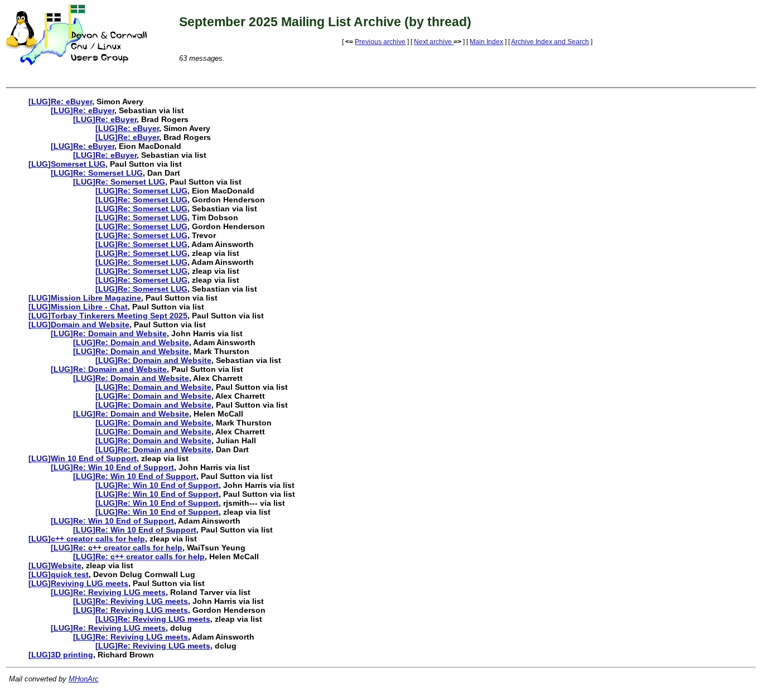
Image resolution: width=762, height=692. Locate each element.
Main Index (486, 41)
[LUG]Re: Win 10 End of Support (112, 467)
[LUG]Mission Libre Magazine (84, 297)
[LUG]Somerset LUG (66, 163)
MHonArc (84, 679)
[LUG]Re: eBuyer (60, 101)
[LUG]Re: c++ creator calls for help (116, 547)
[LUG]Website (54, 565)
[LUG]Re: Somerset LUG (97, 172)
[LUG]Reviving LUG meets (78, 583)
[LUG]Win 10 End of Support (82, 458)
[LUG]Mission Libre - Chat (78, 306)
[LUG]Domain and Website (78, 324)
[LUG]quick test (58, 574)
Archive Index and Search (550, 41)
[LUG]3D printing (60, 654)
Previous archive (380, 41)
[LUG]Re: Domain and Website (109, 333)
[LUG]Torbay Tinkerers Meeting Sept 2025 (107, 315)
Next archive (434, 41)
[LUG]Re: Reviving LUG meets (108, 592)
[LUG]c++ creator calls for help (86, 538)
